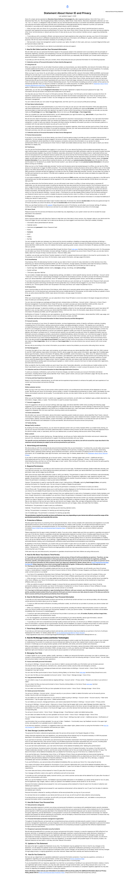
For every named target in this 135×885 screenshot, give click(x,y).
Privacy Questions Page (77, 858)
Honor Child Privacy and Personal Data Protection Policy (49, 528)
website (50, 205)
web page (75, 249)
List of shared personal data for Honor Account (70, 632)
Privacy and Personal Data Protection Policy (52, 872)
